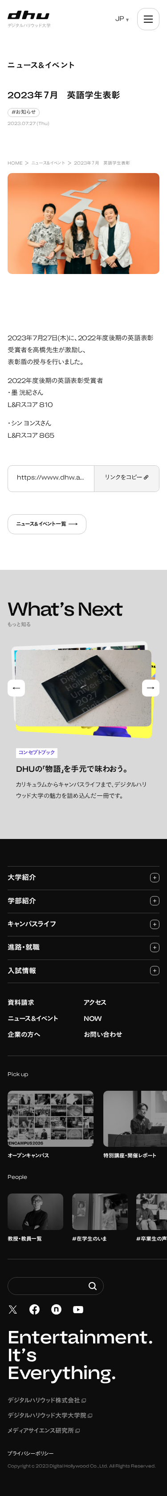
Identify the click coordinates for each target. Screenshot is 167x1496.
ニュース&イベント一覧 (41, 524)
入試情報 (22, 971)
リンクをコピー (124, 478)
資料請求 (21, 1003)
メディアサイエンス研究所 (44, 1431)
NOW (93, 1019)
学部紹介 (22, 901)
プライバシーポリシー (31, 1454)
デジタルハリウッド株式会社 (47, 1401)
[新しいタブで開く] (13, 1309)
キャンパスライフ (32, 924)
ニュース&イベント (33, 1019)
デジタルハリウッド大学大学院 (50, 1416)
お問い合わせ (103, 1035)
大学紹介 (22, 878)
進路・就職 (24, 948)
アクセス (95, 1003)
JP (119, 19)
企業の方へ (24, 1035)
